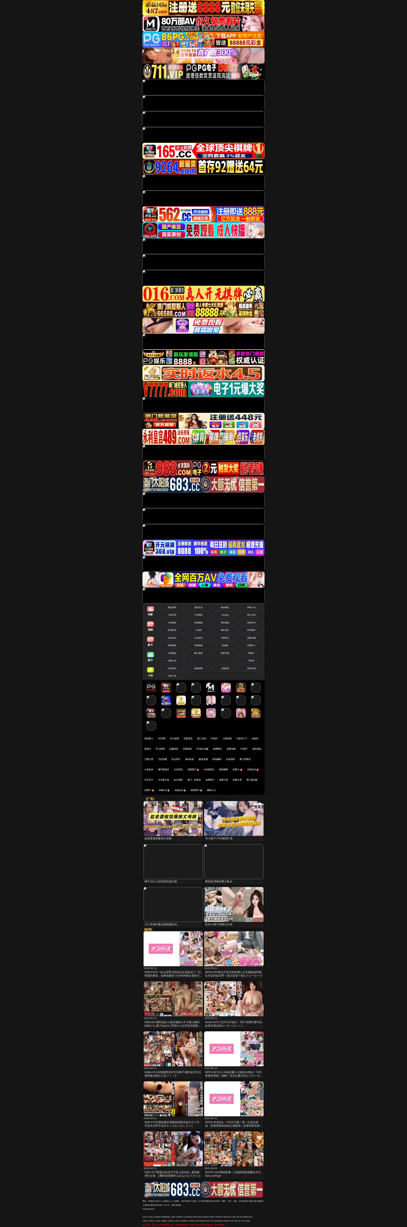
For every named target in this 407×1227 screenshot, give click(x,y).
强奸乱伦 (198, 607)
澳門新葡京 (163, 769)
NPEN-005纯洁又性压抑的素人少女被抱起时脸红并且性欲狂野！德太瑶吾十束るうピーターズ (233, 973)
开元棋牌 (174, 738)
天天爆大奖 (163, 779)
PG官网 (162, 738)
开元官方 (148, 779)
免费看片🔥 (193, 769)
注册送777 (241, 738)
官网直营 (188, 738)
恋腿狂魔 (251, 637)
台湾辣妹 (172, 622)
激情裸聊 (223, 769)
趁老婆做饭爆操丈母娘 (158, 838)
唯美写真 (225, 653)
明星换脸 (198, 645)
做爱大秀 (223, 779)
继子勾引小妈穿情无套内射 (161, 881)
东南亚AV (251, 622)
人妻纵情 (225, 668)
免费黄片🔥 (196, 790)
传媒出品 (172, 660)
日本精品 (198, 614)
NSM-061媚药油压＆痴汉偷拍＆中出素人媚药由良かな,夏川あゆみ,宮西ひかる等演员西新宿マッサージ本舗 (173, 1025)
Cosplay (225, 614)
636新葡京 (209, 769)
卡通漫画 (172, 653)
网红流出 (225, 630)
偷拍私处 (189, 759)
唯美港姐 (225, 622)
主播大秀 (148, 759)
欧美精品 (225, 607)
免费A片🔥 (164, 790)
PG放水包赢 (202, 748)
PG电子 (214, 738)
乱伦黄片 (176, 759)
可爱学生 (225, 637)
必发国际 (230, 759)
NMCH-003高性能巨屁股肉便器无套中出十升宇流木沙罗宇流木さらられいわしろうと (172, 1123)
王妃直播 (162, 759)
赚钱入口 (211, 790)
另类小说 (172, 675)
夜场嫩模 (216, 759)
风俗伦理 (251, 668)
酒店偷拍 (256, 748)
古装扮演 (172, 637)
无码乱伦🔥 (253, 769)
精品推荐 (172, 607)
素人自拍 (251, 614)
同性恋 (251, 660)
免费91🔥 (149, 790)
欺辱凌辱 (172, 630)
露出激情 (198, 653)
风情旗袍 (172, 645)
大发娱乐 (148, 769)
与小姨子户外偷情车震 (218, 838)
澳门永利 (201, 738)
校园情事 (198, 668)
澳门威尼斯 (252, 779)
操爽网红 (217, 748)
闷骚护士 (251, 645)
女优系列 (198, 637)
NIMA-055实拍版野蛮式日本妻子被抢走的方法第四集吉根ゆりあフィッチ (173, 1073)
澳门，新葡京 (194, 779)
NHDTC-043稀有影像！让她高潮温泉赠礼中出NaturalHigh (233, 1173)
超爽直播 (231, 748)
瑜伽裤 (225, 645)
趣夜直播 (203, 759)
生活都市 (172, 668)
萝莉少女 (251, 607)
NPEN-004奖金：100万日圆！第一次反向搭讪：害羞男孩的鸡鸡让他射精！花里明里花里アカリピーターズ (233, 1125)
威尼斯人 (148, 738)
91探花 (198, 630)
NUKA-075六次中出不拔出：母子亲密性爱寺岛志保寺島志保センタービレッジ (233, 1023)
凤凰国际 (187, 748)
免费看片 (210, 779)
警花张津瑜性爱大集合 (218, 881)
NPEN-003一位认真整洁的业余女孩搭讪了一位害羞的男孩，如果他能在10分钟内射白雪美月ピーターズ (173, 975)
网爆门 (251, 653)
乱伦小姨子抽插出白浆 (218, 924)
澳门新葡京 (245, 759)
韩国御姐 (198, 622)
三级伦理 (172, 614)
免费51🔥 (237, 769)
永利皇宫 (178, 769)
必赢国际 (173, 748)
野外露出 (251, 630)
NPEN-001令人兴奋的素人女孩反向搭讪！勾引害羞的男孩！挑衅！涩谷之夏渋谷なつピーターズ (233, 1075)
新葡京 (147, 748)
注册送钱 (227, 738)
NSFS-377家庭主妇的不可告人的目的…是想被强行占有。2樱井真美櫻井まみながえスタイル (173, 1173)
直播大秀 (237, 779)
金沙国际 (178, 779)
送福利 (255, 738)
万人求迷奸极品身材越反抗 (161, 924)
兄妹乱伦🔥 (180, 790)
